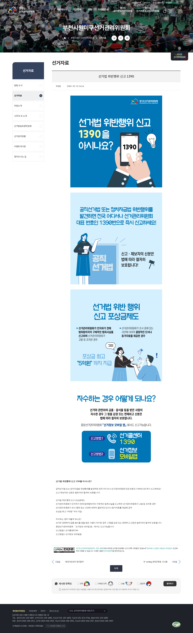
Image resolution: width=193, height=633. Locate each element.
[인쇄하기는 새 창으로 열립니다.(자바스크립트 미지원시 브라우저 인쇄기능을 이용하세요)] (127, 38)
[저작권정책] (108, 551)
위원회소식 (62, 9)
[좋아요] (114, 38)
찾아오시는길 (54, 611)
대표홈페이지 (136, 3)
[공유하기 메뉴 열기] (120, 38)
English (169, 3)
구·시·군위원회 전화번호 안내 (55, 626)
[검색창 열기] (165, 11)
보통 (123, 583)
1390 (37, 626)
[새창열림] (64, 550)
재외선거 (147, 3)
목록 (116, 568)
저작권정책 (33, 611)
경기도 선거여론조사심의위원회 (147, 9)
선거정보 (77, 9)
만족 (81, 583)
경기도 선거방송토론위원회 (123, 9)
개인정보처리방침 (18, 611)
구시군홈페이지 (158, 3)
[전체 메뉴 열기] (170, 11)
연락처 (43, 611)
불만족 (142, 583)
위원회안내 (103, 9)
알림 (90, 9)
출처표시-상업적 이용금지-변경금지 (159, 548)
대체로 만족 (102, 583)
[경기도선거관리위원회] (29, 9)
